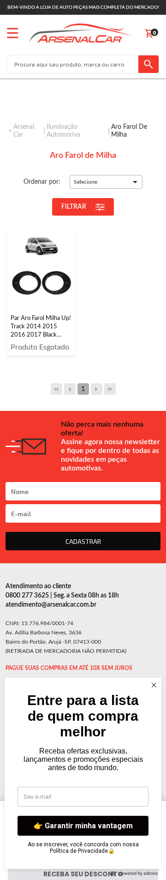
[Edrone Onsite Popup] (83, 440)
